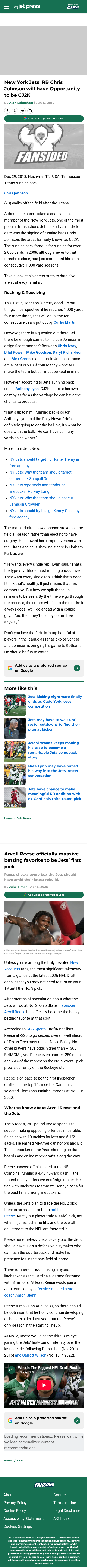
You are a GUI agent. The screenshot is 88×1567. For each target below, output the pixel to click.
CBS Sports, (36, 1029)
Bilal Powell (14, 352)
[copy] (30, 111)
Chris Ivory (67, 346)
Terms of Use (64, 1502)
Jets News (24, 818)
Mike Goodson (38, 352)
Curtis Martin (65, 322)
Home (8, 818)
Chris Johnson (16, 193)
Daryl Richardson (67, 352)
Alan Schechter (21, 103)
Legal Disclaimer (67, 1510)
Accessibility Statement (23, 1518)
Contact (60, 1495)
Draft (20, 1460)
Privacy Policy (15, 1502)
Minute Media (25, 1537)
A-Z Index (61, 1518)
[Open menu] (6, 6)
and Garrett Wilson (30, 1355)
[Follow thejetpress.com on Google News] (77, 668)
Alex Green (21, 358)
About (8, 1495)
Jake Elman (18, 887)
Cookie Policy (14, 1510)
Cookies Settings (17, 1526)
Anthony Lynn (27, 388)
